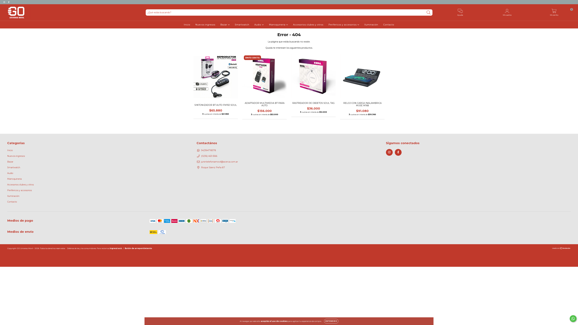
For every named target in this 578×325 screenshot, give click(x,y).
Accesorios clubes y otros (308, 24)
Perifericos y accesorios (342, 24)
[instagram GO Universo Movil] (4, 2)
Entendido (331, 321)
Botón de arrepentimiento (138, 248)
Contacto (388, 24)
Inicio (187, 24)
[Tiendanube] (561, 249)
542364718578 (208, 150)
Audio (258, 24)
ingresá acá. (116, 248)
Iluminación (371, 24)
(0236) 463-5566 (209, 156)
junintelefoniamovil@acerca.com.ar (219, 161)
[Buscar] (428, 12)
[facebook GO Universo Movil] (9, 2)
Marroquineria (277, 24)
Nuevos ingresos (205, 24)
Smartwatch (242, 24)
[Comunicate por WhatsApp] (573, 318)
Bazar (224, 24)
